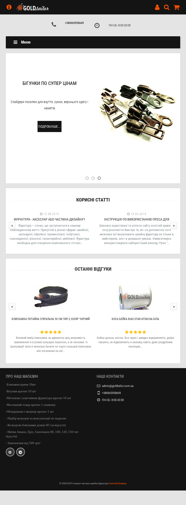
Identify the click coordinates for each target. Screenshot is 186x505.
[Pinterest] (10, 452)
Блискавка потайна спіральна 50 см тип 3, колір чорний (51, 319)
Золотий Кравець (118, 483)
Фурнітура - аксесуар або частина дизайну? (49, 219)
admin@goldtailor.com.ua (117, 386)
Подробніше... (49, 126)
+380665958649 (74, 23)
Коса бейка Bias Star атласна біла (135, 319)
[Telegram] (20, 452)
